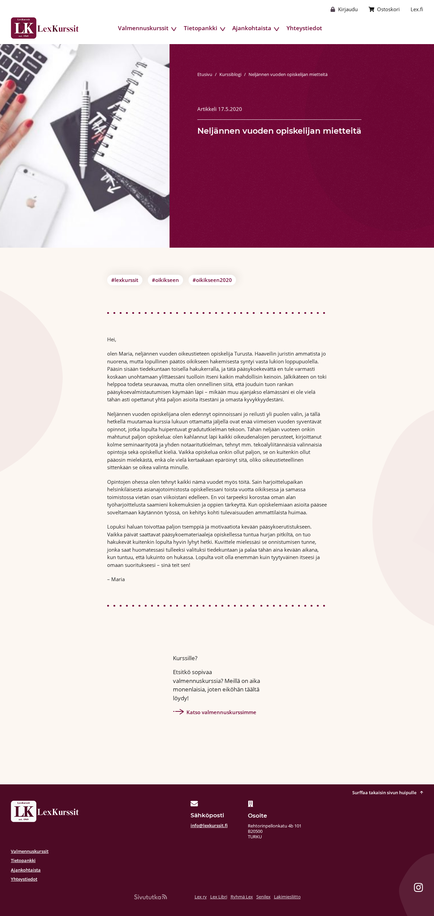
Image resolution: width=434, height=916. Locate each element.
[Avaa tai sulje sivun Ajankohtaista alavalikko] (276, 29)
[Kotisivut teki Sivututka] (150, 896)
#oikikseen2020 (212, 279)
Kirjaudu (348, 9)
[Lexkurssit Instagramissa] (418, 888)
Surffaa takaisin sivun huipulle (384, 792)
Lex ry (201, 897)
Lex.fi (417, 9)
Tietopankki (200, 28)
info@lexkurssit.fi (209, 825)
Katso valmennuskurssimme (221, 712)
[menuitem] (143, 28)
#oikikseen (165, 279)
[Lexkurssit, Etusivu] (45, 28)
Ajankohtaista (251, 28)
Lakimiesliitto (287, 897)
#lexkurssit (124, 279)
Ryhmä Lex (242, 897)
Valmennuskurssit (143, 28)
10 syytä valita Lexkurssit (392, 28)
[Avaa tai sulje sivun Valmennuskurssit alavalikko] (174, 29)
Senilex (263, 897)
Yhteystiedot (304, 28)
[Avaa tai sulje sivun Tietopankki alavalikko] (222, 29)
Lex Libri (218, 897)
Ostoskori (388, 9)
